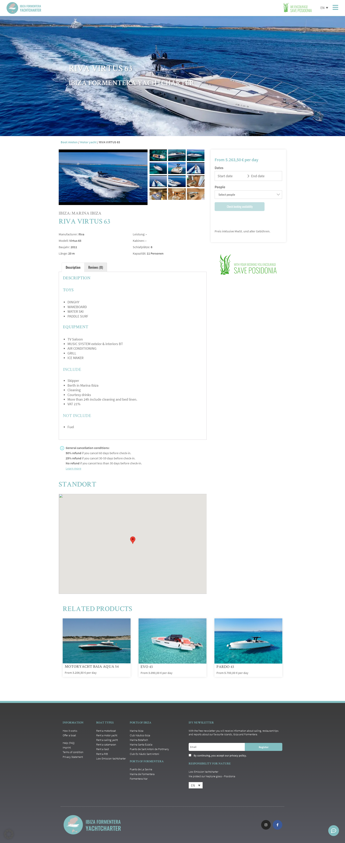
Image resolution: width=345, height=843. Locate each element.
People (220, 187)
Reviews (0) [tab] (95, 267)
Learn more (73, 468)
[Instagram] (266, 825)
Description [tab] (73, 267)
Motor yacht (88, 142)
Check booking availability (240, 206)
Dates (219, 167)
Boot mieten (69, 142)
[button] (9, 834)
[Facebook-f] (277, 825)
